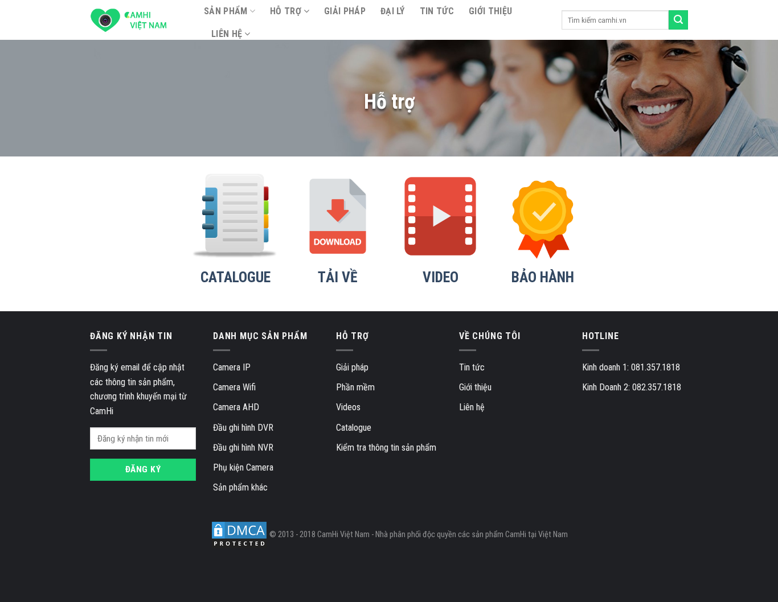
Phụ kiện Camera (243, 467)
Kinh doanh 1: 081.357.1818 (631, 367)
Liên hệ (226, 33)
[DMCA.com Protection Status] (239, 534)
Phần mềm (355, 387)
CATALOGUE (235, 277)
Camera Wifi (234, 387)
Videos (348, 407)
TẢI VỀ (338, 277)
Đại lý (392, 11)
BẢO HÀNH (542, 277)
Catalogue (353, 427)
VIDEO (440, 277)
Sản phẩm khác (240, 487)
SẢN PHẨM (226, 11)
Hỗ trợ (285, 11)
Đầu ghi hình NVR (243, 447)
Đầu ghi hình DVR (243, 427)
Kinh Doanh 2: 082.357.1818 (631, 387)
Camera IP (232, 367)
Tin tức (437, 11)
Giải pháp (345, 11)
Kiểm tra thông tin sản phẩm (386, 447)
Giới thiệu (490, 11)
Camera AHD (236, 407)
